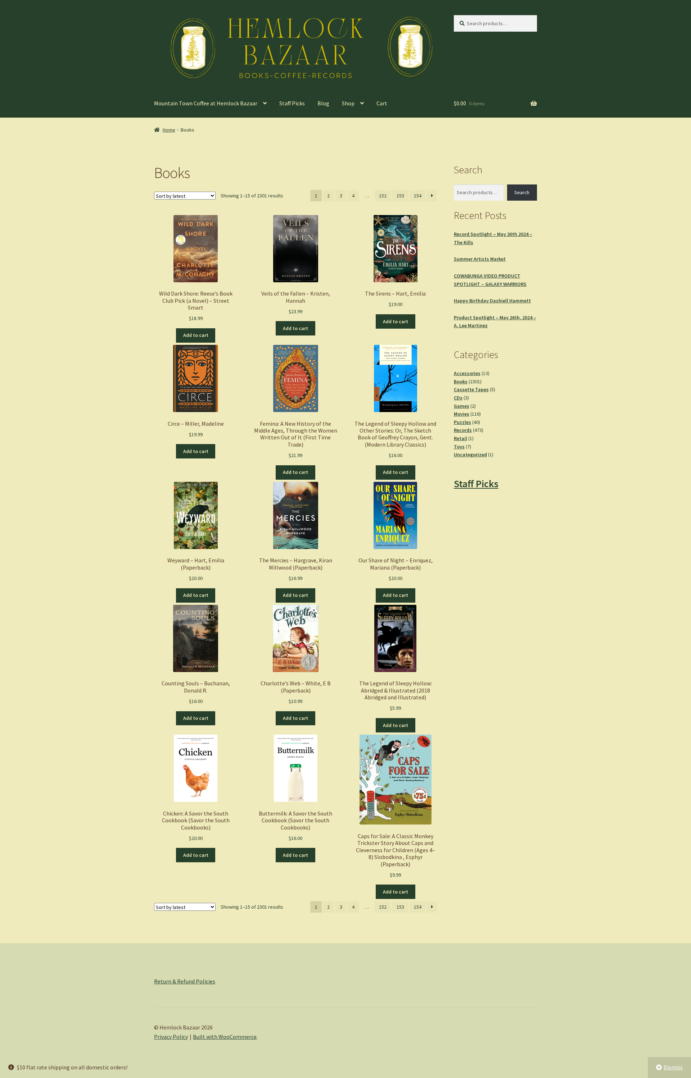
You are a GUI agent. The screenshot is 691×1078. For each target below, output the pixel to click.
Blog (323, 103)
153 (400, 195)
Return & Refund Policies (184, 981)
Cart (381, 103)
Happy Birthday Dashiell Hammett (492, 300)
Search (521, 192)
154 (417, 195)
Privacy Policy (171, 1036)
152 (383, 195)
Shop (348, 103)
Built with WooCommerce (225, 1036)
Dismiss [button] (673, 1067)
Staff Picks (292, 103)
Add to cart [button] (195, 335)
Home (169, 130)
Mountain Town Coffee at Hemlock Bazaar (205, 103)
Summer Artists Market (480, 259)
